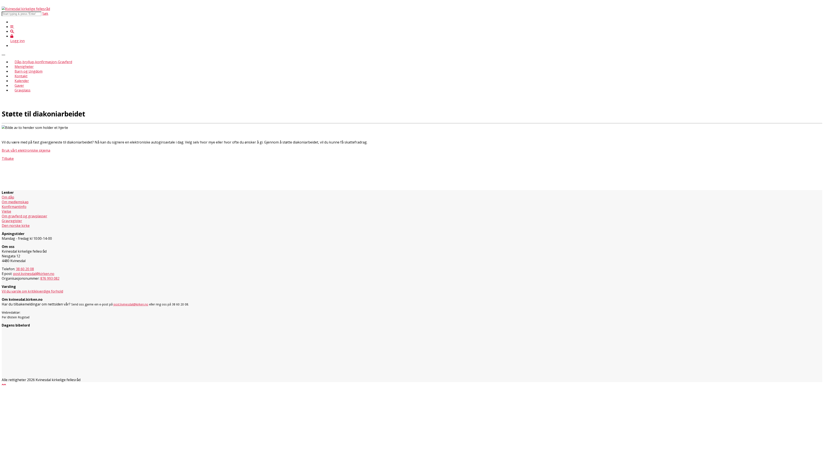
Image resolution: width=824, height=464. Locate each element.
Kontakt (21, 76)
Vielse (6, 211)
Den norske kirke (16, 225)
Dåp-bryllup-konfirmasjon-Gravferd (43, 62)
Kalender (22, 80)
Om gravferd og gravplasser (24, 216)
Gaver (19, 85)
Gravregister (12, 220)
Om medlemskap (15, 202)
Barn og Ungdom (28, 71)
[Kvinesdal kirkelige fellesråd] (26, 8)
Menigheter (24, 66)
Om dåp (8, 197)
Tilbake (8, 158)
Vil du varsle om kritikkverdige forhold (32, 291)
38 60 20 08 (25, 269)
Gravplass (22, 90)
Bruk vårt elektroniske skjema (26, 150)
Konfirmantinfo (14, 206)
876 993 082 (49, 278)
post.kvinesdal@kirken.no (33, 273)
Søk (45, 13)
